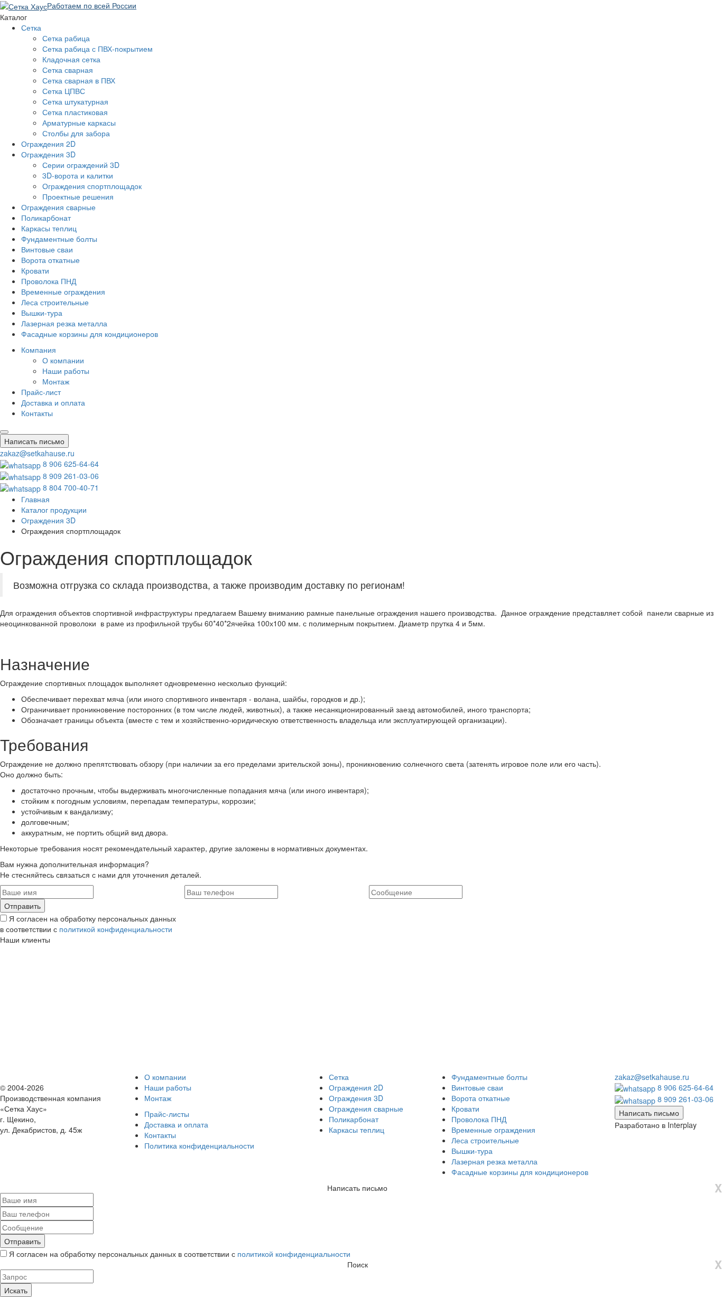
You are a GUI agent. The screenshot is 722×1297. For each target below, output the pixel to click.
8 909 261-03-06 (71, 476)
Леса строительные (55, 302)
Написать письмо (34, 441)
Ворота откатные (50, 260)
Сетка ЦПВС (63, 91)
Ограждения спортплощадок (92, 186)
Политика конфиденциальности (199, 1145)
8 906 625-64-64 (71, 463)
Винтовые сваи (47, 249)
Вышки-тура (41, 312)
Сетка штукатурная (75, 101)
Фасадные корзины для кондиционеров (89, 333)
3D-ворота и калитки (77, 175)
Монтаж (55, 381)
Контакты (37, 413)
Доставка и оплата (53, 402)
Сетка (31, 27)
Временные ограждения (63, 291)
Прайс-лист (41, 392)
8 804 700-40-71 (71, 487)
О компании (63, 360)
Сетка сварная (67, 69)
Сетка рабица (66, 38)
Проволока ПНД (48, 281)
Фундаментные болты (59, 238)
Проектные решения (78, 196)
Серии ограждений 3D (80, 164)
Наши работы (65, 370)
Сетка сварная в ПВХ (78, 80)
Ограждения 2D (48, 143)
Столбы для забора (76, 133)
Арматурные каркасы (79, 122)
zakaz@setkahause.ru (37, 453)
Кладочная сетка (71, 59)
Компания (38, 349)
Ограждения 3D (48, 154)
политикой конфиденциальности (115, 929)
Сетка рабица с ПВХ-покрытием (97, 48)
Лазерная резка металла (64, 323)
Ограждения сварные (58, 207)
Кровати (35, 270)
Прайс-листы (166, 1113)
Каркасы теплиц (49, 228)
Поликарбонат (46, 217)
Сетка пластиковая (75, 112)
